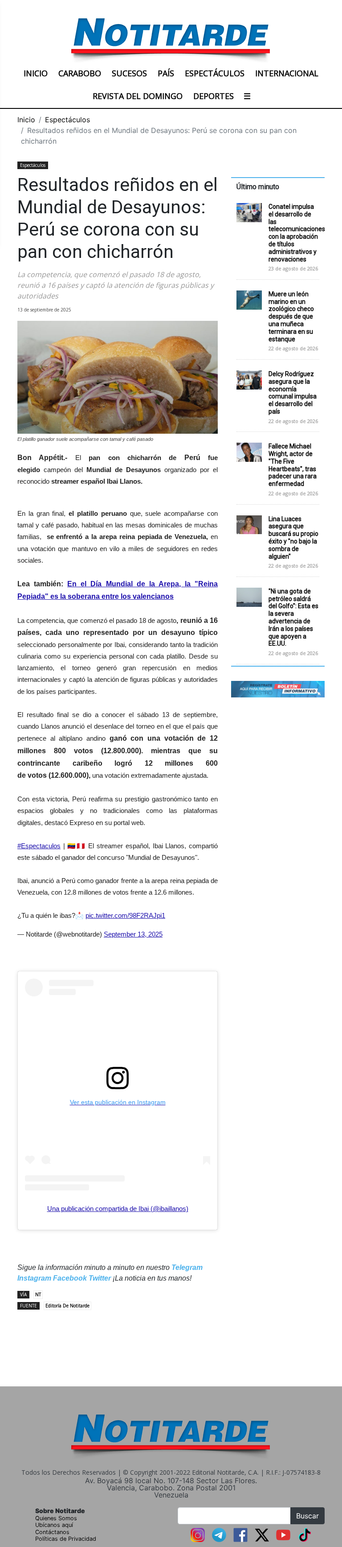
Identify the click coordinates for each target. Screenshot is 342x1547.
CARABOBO (79, 73)
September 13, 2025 (133, 934)
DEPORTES (213, 96)
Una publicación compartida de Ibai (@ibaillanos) (117, 1208)
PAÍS (166, 73)
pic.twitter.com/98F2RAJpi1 (125, 915)
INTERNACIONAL (286, 73)
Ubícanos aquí (54, 1525)
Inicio (26, 119)
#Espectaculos (39, 846)
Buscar (307, 1515)
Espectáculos (67, 119)
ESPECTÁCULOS (214, 73)
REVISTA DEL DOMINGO (138, 96)
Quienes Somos (56, 1518)
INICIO (36, 73)
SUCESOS (129, 73)
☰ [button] (247, 96)
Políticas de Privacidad (65, 1538)
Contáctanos (52, 1532)
